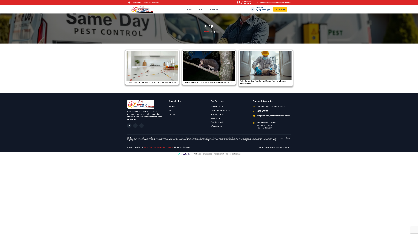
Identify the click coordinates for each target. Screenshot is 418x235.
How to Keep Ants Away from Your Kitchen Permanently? (151, 82)
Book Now (280, 9)
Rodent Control (217, 114)
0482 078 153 (263, 10)
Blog (200, 9)
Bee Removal (217, 122)
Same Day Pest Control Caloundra (158, 147)
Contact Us (213, 9)
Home (188, 9)
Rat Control (216, 118)
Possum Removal (219, 107)
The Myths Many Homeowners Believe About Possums (207, 82)
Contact (172, 114)
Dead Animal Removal (221, 110)
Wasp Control (217, 126)
